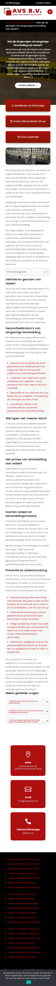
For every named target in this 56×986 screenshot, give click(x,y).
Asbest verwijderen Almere (22, 894)
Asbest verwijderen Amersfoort (24, 922)
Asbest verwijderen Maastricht (24, 938)
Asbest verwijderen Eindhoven (23, 878)
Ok (28, 982)
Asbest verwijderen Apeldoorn (23, 928)
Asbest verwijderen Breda (21, 898)
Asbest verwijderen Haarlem (22, 912)
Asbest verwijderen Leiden (21, 942)
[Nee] (52, 978)
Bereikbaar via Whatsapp (29, 105)
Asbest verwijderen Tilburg (22, 882)
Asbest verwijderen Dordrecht (23, 947)
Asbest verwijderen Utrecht (22, 873)
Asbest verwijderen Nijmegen (23, 903)
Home (9, 22)
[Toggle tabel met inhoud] (45, 272)
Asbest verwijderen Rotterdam (24, 864)
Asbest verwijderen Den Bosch (23, 933)
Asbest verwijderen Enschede (23, 908)
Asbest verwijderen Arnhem (22, 917)
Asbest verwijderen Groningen (23, 887)
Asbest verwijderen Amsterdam (24, 859)
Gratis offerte (27, 85)
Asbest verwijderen (24, 22)
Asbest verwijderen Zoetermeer (24, 952)
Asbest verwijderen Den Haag (23, 868)
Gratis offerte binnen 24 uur (29, 121)
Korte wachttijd (29, 137)
